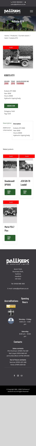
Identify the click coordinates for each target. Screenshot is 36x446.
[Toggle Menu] (31, 11)
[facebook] (14, 375)
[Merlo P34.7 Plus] (10, 211)
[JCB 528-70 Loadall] (26, 166)
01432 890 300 (19, 284)
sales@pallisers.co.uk (18, 4)
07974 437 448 (21, 362)
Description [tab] (7, 123)
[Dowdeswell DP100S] (10, 166)
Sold (13, 111)
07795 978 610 (24, 356)
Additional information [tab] (7, 129)
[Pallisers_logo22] (18, 259)
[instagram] (18, 375)
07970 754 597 (23, 351)
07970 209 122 (20, 365)
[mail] (21, 375)
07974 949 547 (21, 353)
